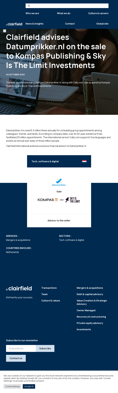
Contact (70, 23)
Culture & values (50, 300)
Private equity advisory (90, 323)
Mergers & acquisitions (90, 287)
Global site (102, 23)
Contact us (15, 358)
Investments (84, 329)
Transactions (49, 287)
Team (44, 294)
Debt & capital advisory (90, 294)
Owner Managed (86, 310)
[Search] (29, 5)
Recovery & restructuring (91, 316)
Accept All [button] (28, 386)
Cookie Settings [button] (12, 386)
